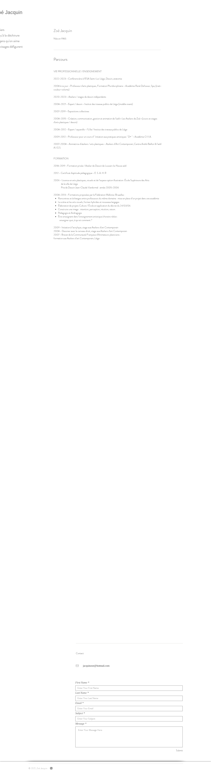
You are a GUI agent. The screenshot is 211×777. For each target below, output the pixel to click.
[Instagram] (51, 768)
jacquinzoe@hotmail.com (96, 665)
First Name (81, 682)
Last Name (81, 693)
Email (78, 703)
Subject (79, 713)
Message (79, 723)
